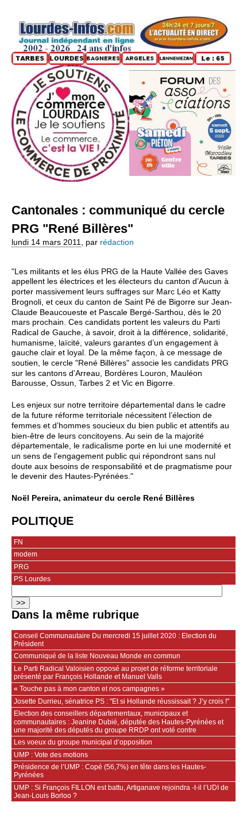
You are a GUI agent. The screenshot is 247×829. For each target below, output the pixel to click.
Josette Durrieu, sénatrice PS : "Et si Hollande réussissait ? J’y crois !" (121, 701)
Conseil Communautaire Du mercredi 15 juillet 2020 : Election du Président (115, 640)
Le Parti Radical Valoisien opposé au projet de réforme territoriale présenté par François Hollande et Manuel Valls (116, 673)
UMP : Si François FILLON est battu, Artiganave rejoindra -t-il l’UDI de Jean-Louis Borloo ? (121, 792)
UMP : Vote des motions (51, 755)
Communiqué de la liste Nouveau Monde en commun (97, 656)
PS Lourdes (32, 579)
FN (18, 542)
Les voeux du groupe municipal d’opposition (83, 742)
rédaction (117, 242)
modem (25, 554)
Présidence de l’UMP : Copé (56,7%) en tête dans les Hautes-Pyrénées (110, 771)
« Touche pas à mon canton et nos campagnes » (89, 689)
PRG (21, 567)
